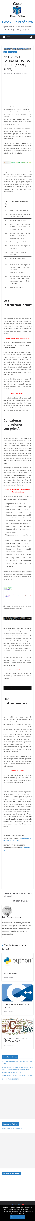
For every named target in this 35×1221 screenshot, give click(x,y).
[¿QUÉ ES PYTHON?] (17, 954)
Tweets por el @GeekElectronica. (12, 1129)
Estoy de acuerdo (17, 1217)
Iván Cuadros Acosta (21, 73)
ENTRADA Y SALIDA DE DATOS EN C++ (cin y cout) (18, 894)
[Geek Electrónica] (4, 37)
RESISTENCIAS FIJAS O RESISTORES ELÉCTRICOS (17, 1076)
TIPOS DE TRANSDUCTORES (10, 1079)
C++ (5, 52)
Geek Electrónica (17, 22)
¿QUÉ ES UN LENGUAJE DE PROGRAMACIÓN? (15, 1039)
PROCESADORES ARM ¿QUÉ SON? (12, 1072)
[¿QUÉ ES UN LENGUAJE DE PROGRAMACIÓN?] (17, 1020)
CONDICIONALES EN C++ (22, 901)
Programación (12, 52)
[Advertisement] (18, 87)
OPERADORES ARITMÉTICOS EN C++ (16, 1006)
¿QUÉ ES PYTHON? (12, 973)
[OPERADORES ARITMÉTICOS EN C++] (17, 986)
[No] (33, 1213)
